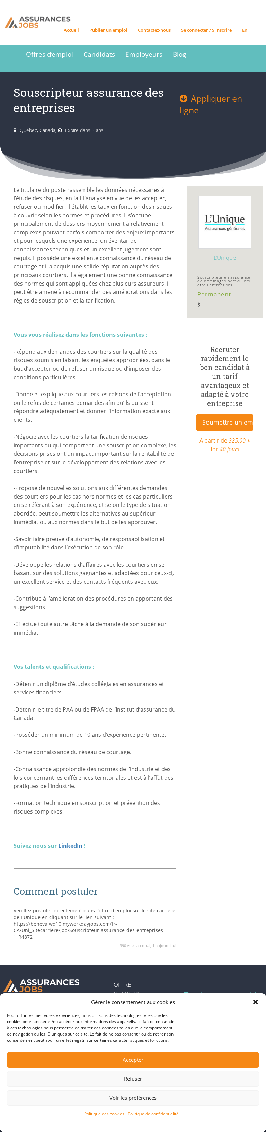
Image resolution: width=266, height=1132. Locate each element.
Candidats (99, 54)
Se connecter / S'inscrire (206, 30)
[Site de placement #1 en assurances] (38, 10)
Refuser (133, 1078)
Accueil (71, 30)
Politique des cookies (104, 1114)
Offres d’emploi (49, 54)
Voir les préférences (133, 1097)
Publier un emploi (108, 30)
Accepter (133, 1059)
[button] (255, 1002)
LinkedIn (70, 846)
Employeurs (143, 54)
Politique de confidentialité (153, 1114)
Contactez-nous (154, 30)
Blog (179, 54)
